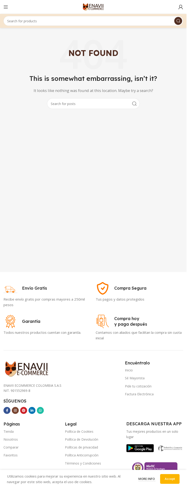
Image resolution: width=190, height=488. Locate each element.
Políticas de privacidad (81, 447)
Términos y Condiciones (83, 463)
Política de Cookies (79, 431)
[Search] (178, 21)
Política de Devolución (81, 439)
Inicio (129, 370)
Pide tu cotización (138, 386)
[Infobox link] (25, 288)
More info (146, 479)
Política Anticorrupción (81, 455)
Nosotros (10, 439)
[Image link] (140, 447)
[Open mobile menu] (5, 7)
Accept (170, 479)
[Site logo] (93, 6)
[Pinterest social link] (23, 410)
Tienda (8, 431)
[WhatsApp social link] (40, 410)
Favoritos (10, 455)
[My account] (180, 7)
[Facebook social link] (6, 410)
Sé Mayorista (135, 378)
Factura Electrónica (139, 394)
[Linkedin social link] (31, 410)
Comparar (11, 447)
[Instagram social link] (15, 410)
